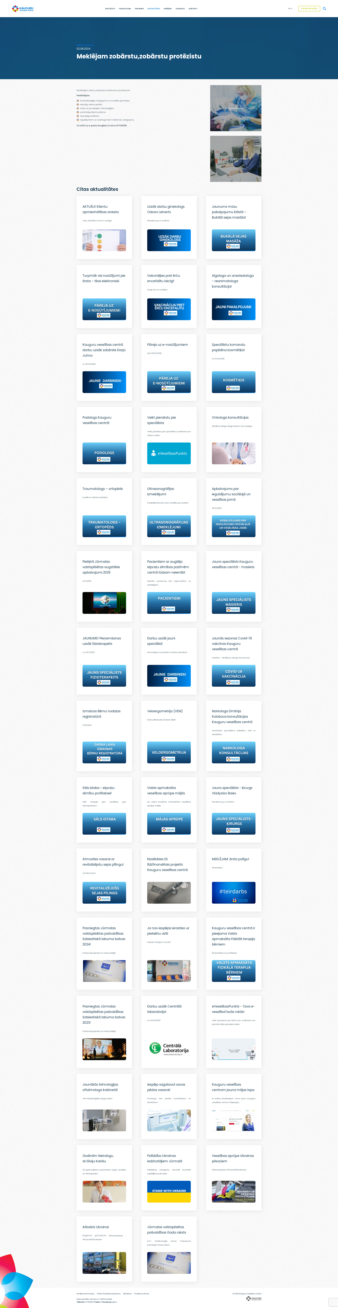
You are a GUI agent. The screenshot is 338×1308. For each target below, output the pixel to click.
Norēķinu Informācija (85, 1293)
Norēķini (168, 9)
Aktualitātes (154, 9)
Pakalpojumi (125, 9)
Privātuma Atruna (141, 1293)
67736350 (89, 1302)
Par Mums (139, 9)
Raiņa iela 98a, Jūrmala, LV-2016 (90, 1299)
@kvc (114, 1302)
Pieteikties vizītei (309, 8)
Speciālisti (110, 9)
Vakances (180, 9)
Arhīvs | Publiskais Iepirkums (109, 1293)
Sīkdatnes (127, 1293)
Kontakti (193, 9)
